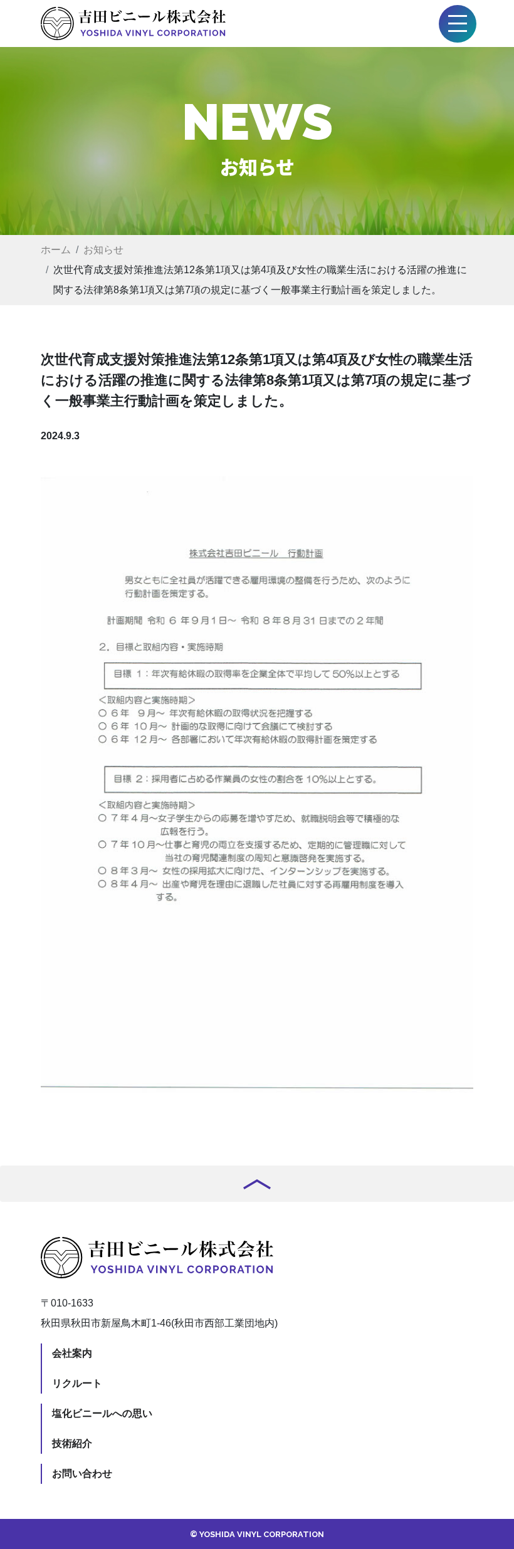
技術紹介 (72, 1443)
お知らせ (103, 249)
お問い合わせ (82, 1473)
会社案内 (72, 1353)
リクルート (77, 1383)
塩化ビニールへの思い (102, 1413)
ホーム (56, 249)
